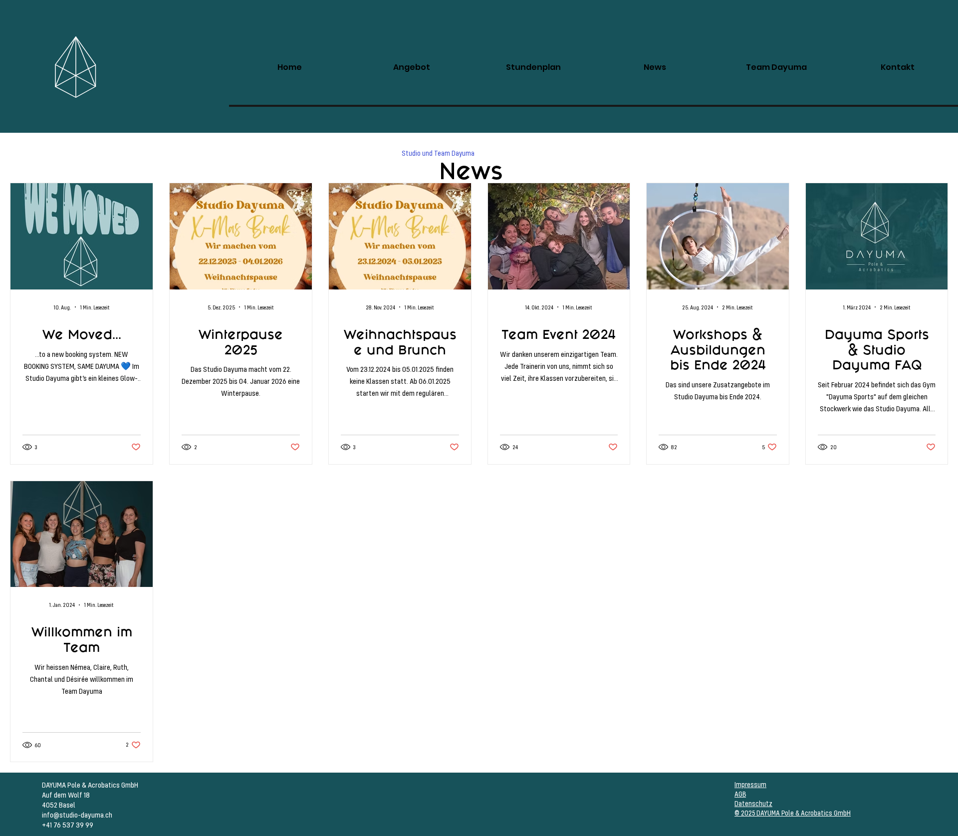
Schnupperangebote (203, 153)
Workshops (72, 153)
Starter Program (574, 153)
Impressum (750, 784)
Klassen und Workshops (348, 153)
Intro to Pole (634, 153)
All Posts (23, 153)
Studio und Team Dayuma (438, 153)
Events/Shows (273, 153)
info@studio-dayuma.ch (77, 815)
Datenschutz (753, 803)
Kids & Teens (512, 153)
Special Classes (131, 153)
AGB (740, 794)
